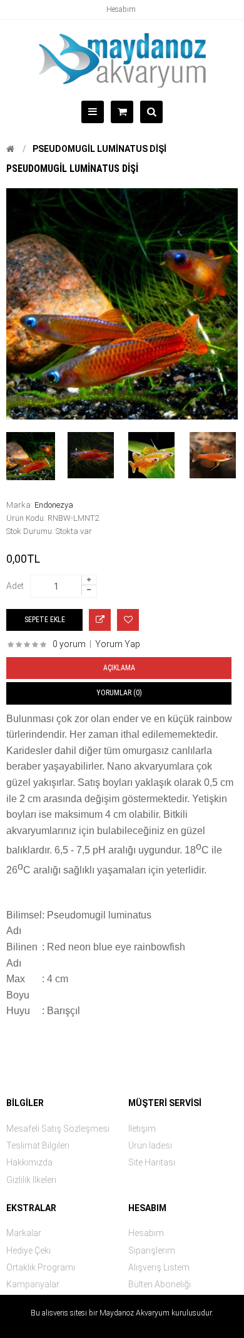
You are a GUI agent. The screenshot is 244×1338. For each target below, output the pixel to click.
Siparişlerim (151, 1250)
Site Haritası (151, 1162)
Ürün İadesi (150, 1145)
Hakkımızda (29, 1162)
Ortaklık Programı (40, 1267)
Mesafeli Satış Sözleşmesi (57, 1129)
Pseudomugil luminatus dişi (99, 149)
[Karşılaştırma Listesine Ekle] (100, 620)
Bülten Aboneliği (159, 1284)
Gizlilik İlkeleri (31, 1180)
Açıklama (119, 667)
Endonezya (53, 505)
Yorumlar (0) (119, 692)
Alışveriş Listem (159, 1267)
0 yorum (69, 644)
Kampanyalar (32, 1284)
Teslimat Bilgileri (37, 1145)
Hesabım (121, 9)
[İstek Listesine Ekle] (128, 620)
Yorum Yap (117, 644)
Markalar (23, 1233)
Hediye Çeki (28, 1250)
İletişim (142, 1129)
